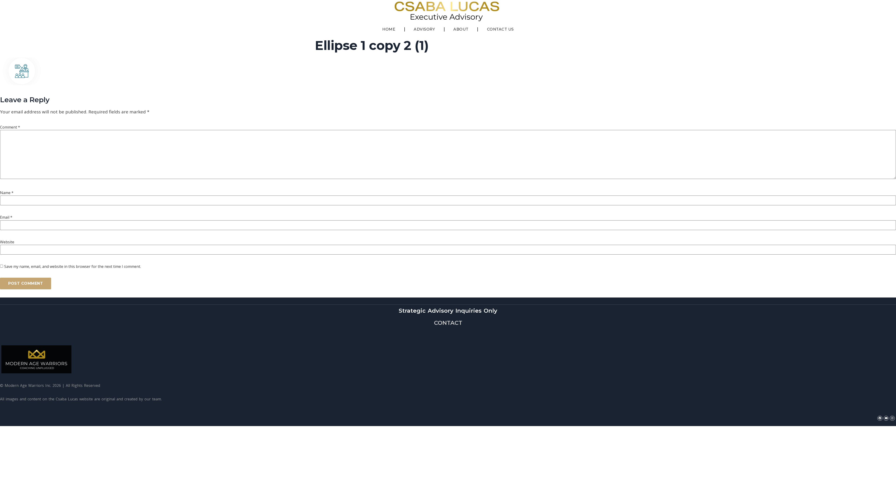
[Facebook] (879, 418)
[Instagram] (892, 418)
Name (7, 192)
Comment (10, 127)
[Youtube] (886, 418)
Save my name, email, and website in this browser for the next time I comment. (72, 266)
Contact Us (500, 29)
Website (7, 242)
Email (6, 217)
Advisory (424, 29)
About (461, 29)
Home (388, 29)
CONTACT (448, 322)
